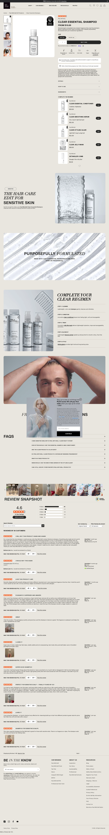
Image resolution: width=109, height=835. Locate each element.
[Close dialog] (80, 399)
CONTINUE (68, 434)
